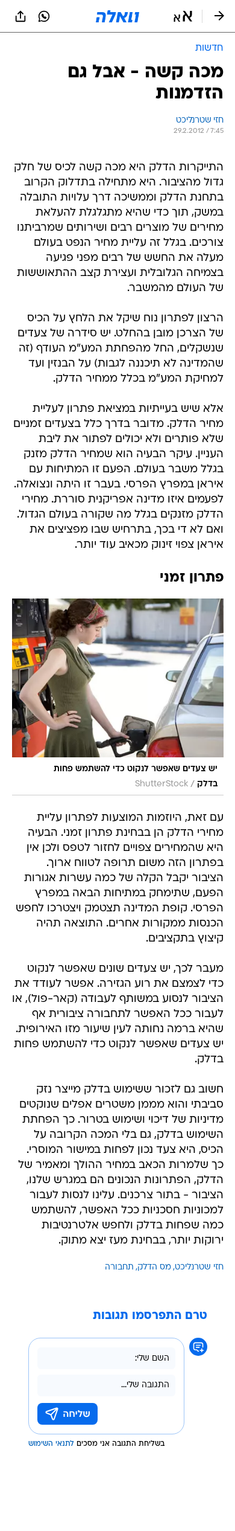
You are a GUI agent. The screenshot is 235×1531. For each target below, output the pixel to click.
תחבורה (119, 1267)
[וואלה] (117, 16)
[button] (183, 16)
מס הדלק (154, 1267)
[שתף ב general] (20, 16)
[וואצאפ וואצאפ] (44, 16)
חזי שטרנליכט (199, 1267)
